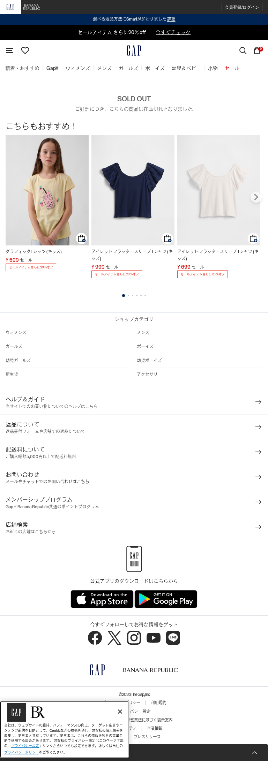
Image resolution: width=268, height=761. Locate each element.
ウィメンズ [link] (78, 68)
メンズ (143, 332)
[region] (64, 729)
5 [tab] (141, 295)
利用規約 (158, 702)
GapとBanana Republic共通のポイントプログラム (52, 506)
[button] (242, 7)
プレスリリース (147, 737)
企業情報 (154, 728)
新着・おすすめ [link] (22, 68)
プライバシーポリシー (21, 752)
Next (256, 197)
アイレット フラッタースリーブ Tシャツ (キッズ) (132, 255)
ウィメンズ (16, 332)
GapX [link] (52, 68)
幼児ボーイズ (149, 360)
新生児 (12, 374)
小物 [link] (213, 68)
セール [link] (232, 68)
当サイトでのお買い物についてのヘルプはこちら (52, 406)
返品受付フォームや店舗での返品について (45, 431)
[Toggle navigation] (10, 50)
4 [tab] (136, 295)
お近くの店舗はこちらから (31, 531)
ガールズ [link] (128, 68)
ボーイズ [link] (155, 68)
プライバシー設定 (134, 711)
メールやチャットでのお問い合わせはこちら (47, 481)
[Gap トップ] (134, 50)
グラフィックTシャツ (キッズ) (34, 251)
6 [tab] (145, 295)
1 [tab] (123, 295)
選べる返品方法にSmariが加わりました (134, 19)
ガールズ (14, 346)
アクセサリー (149, 374)
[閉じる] (120, 711)
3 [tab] (132, 295)
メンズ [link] (104, 68)
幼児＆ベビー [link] (186, 68)
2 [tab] (128, 295)
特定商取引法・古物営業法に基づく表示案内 (134, 720)
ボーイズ (145, 346)
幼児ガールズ (18, 360)
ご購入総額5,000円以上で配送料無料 (41, 456)
